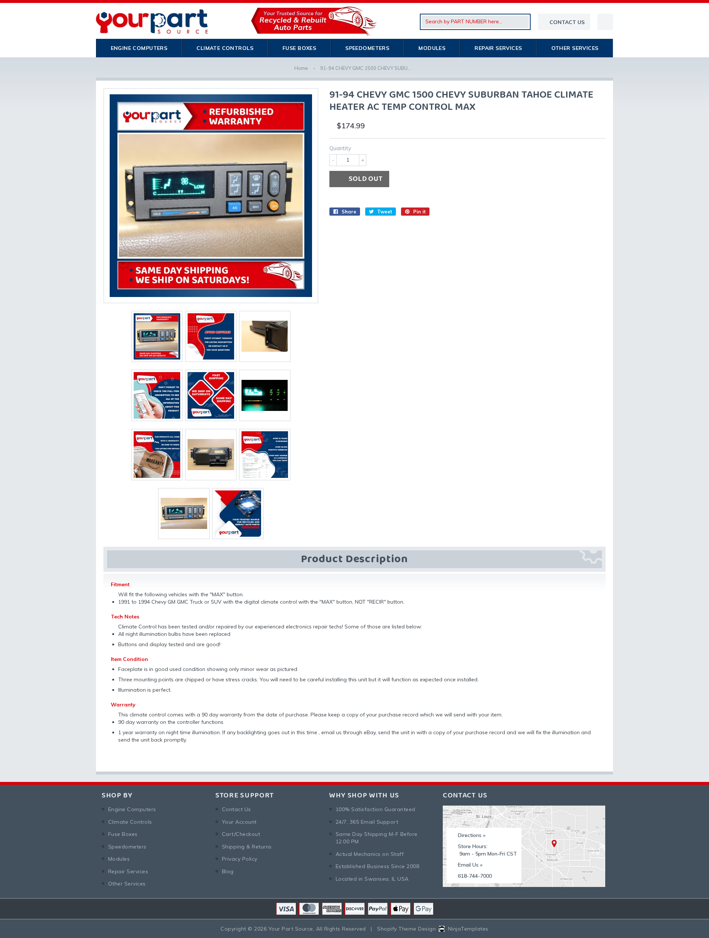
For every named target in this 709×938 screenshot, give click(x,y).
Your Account (239, 822)
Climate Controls (224, 48)
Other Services (575, 48)
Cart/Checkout (241, 834)
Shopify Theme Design (406, 928)
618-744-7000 (475, 876)
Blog (228, 871)
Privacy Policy (239, 859)
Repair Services (498, 48)
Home (301, 68)
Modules (431, 48)
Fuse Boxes (299, 48)
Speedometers (367, 48)
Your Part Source (290, 928)
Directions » (472, 835)
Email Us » (470, 864)
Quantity (340, 148)
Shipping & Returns (247, 846)
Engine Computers (139, 48)
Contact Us (236, 809)
